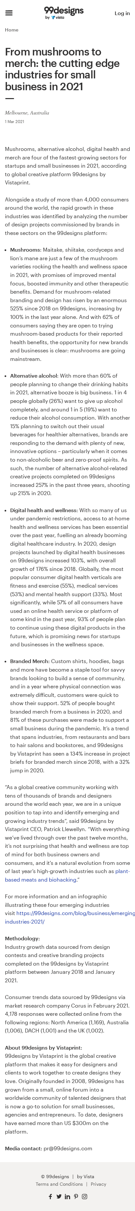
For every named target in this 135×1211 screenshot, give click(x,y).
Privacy (98, 1184)
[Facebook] (50, 1197)
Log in (122, 13)
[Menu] (9, 13)
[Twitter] (59, 1197)
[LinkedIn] (67, 1197)
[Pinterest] (76, 1197)
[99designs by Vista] (64, 13)
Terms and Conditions (59, 1184)
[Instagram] (84, 1197)
